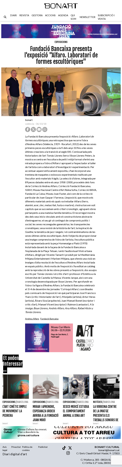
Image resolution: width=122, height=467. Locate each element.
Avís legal (5, 448)
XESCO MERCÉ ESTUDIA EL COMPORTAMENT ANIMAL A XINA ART (76, 411)
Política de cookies (27, 448)
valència (29, 123)
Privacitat (16, 447)
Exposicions (61, 42)
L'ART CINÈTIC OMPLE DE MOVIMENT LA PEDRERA (15, 411)
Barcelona (22, 402)
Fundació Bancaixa (49, 318)
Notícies (97, 402)
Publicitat (43, 447)
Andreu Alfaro (32, 318)
